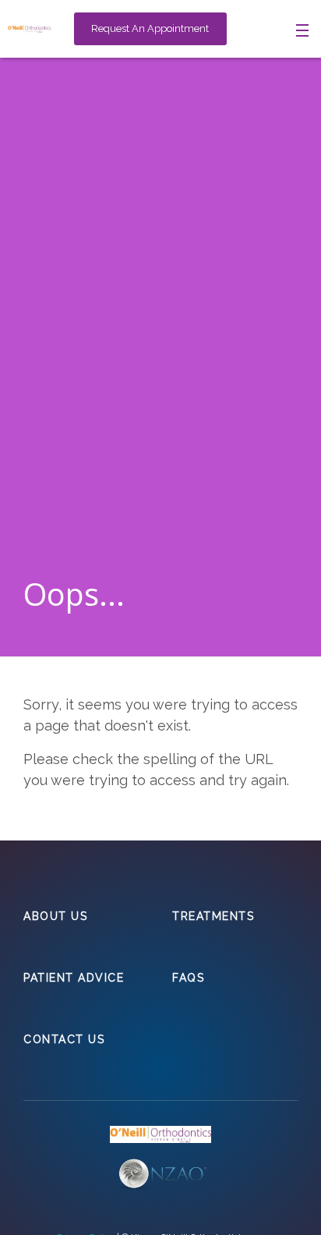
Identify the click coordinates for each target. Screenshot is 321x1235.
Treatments (213, 916)
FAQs (188, 977)
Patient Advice (73, 977)
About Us (55, 916)
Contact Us (63, 1039)
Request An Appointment (150, 28)
